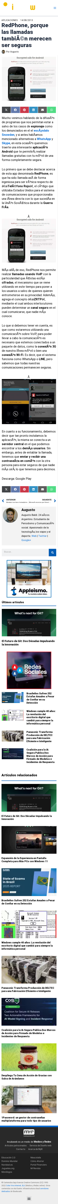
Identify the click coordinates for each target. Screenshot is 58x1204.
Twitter (42, 535)
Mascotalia (35, 1157)
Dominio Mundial (9, 1161)
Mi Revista (35, 1168)
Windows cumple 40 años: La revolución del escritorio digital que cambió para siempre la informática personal (41, 717)
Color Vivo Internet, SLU (15, 1186)
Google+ (26, 540)
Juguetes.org (7, 1168)
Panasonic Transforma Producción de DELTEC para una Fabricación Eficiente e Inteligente (39, 737)
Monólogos (6, 1172)
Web (34, 535)
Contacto (20, 1149)
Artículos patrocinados (16, 1146)
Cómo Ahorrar (37, 1161)
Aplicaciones (9, 20)
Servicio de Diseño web (40, 1146)
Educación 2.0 (8, 1157)
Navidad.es (7, 1165)
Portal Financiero (38, 1165)
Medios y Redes (42, 1141)
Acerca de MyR (35, 1149)
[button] (29, 1198)
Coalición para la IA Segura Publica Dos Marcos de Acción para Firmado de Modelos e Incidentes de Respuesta (40, 756)
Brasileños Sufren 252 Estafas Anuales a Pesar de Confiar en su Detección (40, 698)
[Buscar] (52, 552)
